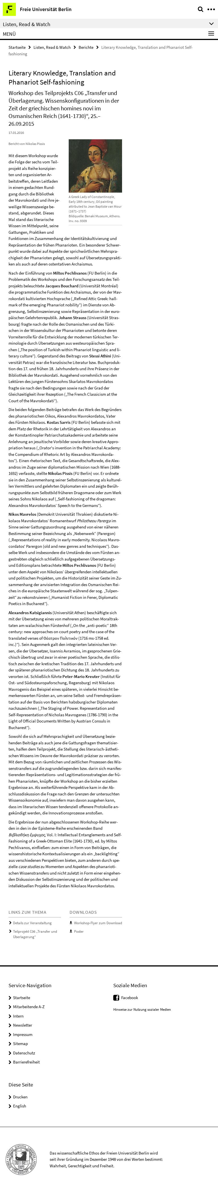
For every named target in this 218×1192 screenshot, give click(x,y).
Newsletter (22, 1025)
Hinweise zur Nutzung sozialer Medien (142, 1009)
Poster (79, 931)
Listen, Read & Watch (52, 47)
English (19, 1106)
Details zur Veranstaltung (32, 923)
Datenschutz (24, 1053)
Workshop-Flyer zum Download (98, 923)
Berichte (86, 47)
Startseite (17, 47)
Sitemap (20, 1043)
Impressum (22, 1034)
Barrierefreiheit (26, 1062)
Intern (18, 1016)
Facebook (129, 997)
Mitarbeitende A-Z (29, 1006)
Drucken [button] (20, 1097)
